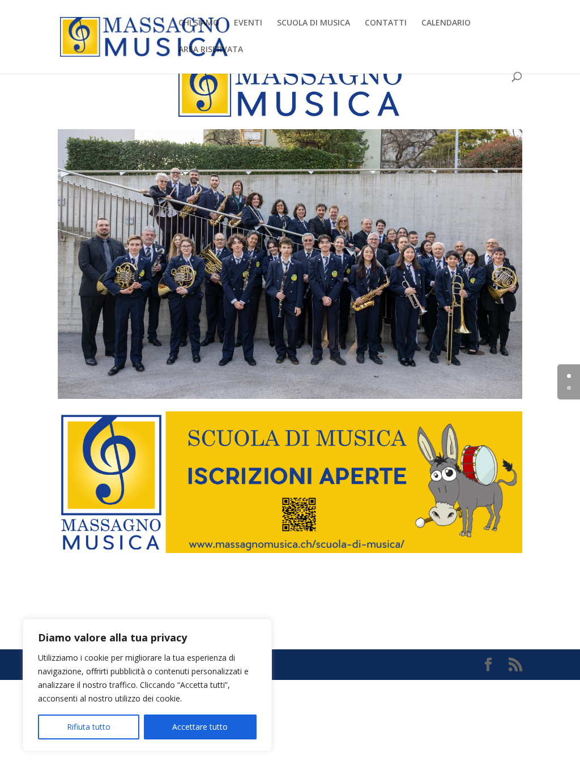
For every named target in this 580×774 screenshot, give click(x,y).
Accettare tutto (200, 726)
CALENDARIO (446, 23)
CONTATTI (386, 23)
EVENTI (248, 23)
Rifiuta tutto (88, 726)
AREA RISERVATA (210, 49)
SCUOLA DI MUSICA (313, 23)
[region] (147, 685)
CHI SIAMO (198, 23)
